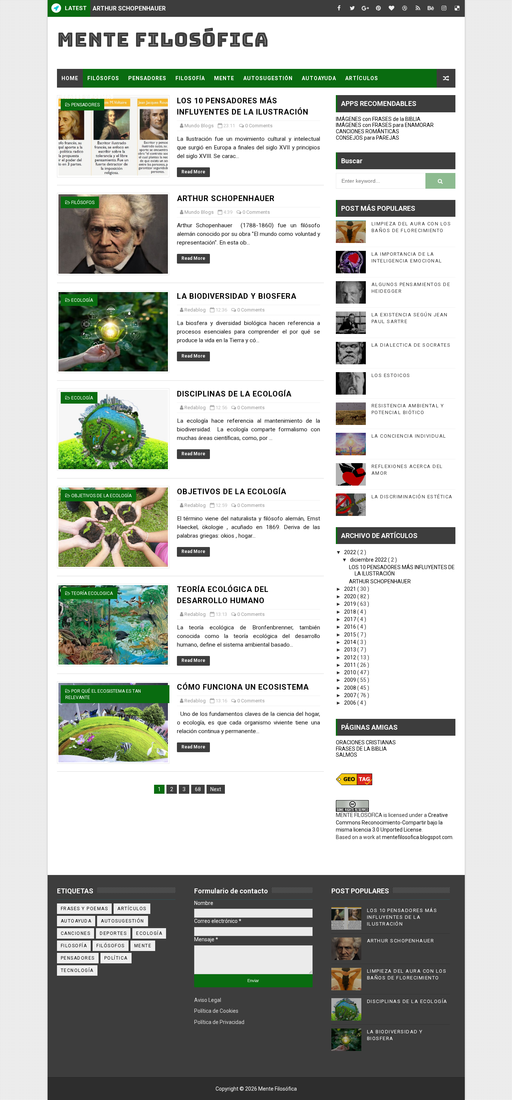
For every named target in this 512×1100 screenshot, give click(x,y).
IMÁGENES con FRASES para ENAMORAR (385, 125)
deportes (113, 933)
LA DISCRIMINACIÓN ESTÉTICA (412, 496)
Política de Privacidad (219, 1022)
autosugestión (122, 921)
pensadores (78, 958)
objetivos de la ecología (101, 495)
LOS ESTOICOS (390, 375)
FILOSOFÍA (190, 78)
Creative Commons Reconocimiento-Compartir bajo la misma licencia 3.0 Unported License (392, 822)
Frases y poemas (84, 908)
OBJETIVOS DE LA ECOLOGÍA (231, 491)
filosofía (74, 945)
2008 (350, 688)
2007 (350, 695)
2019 (350, 604)
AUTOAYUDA (319, 78)
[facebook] (339, 8)
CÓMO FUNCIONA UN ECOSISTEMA (243, 687)
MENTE (224, 78)
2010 (350, 672)
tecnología (77, 970)
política (116, 958)
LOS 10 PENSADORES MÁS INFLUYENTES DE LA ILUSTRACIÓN (402, 917)
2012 (350, 657)
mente (143, 945)
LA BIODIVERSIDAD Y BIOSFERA (136, 8)
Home (69, 78)
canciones (76, 933)
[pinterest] (378, 8)
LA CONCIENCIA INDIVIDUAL (408, 436)
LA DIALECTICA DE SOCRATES (411, 345)
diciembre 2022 (369, 560)
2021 (350, 589)
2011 (350, 665)
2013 (350, 650)
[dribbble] (404, 8)
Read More (193, 171)
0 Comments (258, 125)
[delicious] (457, 8)
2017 (350, 619)
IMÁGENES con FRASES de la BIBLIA (378, 119)
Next (215, 789)
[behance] (431, 8)
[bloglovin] (391, 8)
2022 (350, 552)
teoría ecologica (92, 593)
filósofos (82, 202)
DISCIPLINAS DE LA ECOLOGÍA (234, 393)
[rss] (418, 8)
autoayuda (76, 921)
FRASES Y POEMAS (87, 97)
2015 (350, 635)
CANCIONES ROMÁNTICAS (367, 131)
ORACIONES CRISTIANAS (366, 742)
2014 (350, 642)
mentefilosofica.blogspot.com (417, 837)
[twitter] (352, 8)
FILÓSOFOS (103, 78)
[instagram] (444, 8)
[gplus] (365, 8)
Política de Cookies (216, 1011)
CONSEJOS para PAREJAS (367, 138)
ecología (82, 300)
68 (198, 789)
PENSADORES (147, 78)
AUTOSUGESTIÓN (268, 78)
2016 (350, 627)
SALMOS (346, 755)
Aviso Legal (207, 1000)
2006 (350, 703)
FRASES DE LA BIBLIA (361, 749)
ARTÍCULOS (361, 78)
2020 (350, 596)
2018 (350, 612)
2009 (350, 680)
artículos (132, 908)
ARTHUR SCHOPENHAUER (226, 198)
